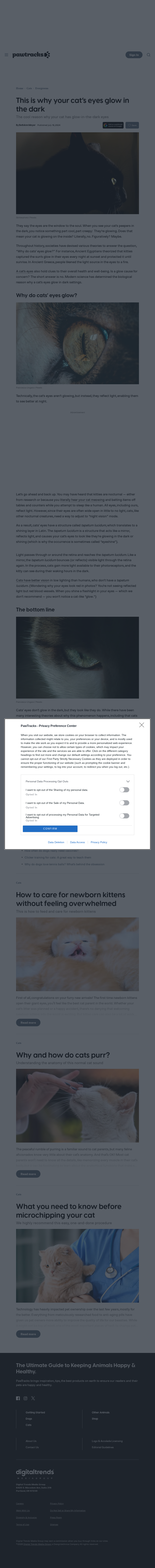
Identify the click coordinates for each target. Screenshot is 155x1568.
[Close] (142, 726)
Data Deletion (56, 842)
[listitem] (77, 781)
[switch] (124, 789)
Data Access (77, 842)
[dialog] (77, 784)
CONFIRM (50, 828)
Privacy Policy (99, 842)
